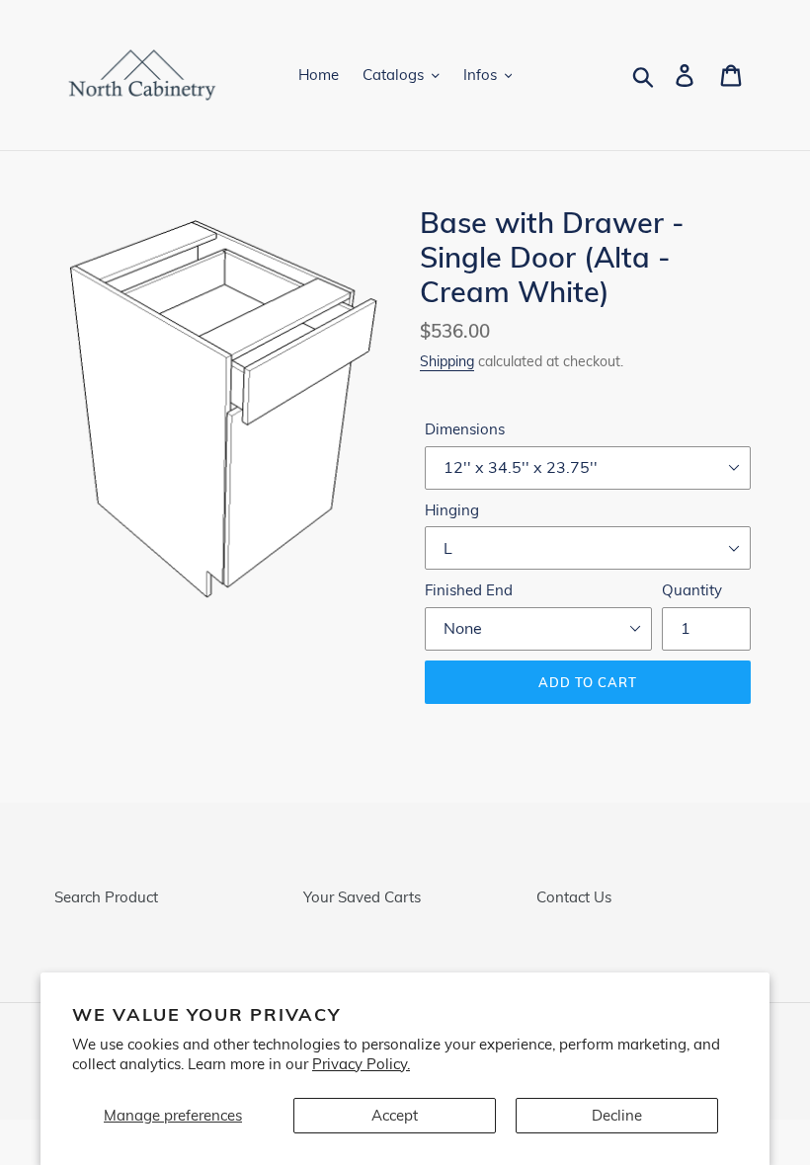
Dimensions (465, 429)
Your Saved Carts (362, 897)
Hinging (452, 510)
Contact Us (573, 897)
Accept (394, 1115)
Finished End (469, 590)
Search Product (106, 897)
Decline (617, 1115)
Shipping (447, 360)
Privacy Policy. (361, 1063)
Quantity (692, 590)
